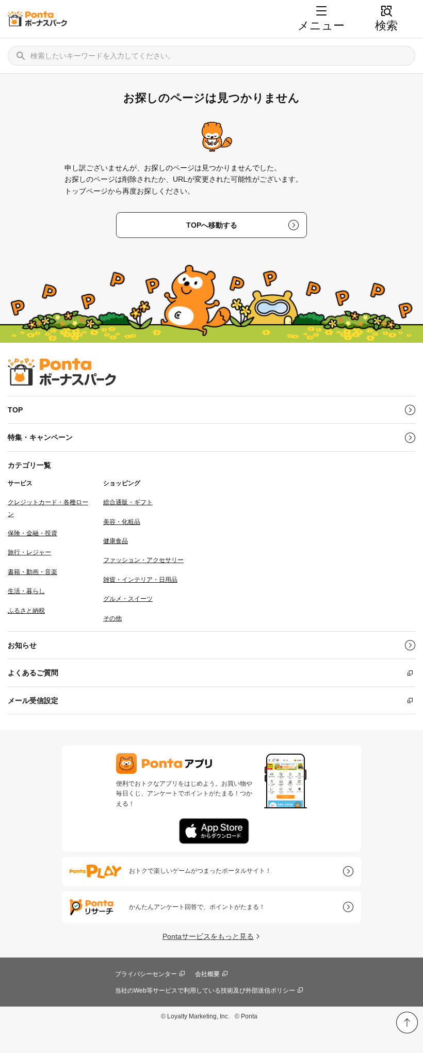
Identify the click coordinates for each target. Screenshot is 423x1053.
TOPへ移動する (211, 225)
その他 (112, 618)
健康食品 (115, 541)
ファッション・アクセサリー (143, 560)
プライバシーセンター (146, 974)
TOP (15, 410)
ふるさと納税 (26, 610)
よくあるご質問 (33, 672)
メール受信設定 (33, 700)
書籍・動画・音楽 (32, 572)
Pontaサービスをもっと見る (208, 936)
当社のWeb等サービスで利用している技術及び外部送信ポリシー (205, 990)
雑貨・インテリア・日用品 (140, 579)
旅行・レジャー (29, 552)
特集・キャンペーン (40, 437)
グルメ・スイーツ (128, 598)
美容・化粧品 (121, 521)
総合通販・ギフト (128, 502)
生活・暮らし (26, 591)
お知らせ (22, 645)
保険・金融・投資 (32, 533)
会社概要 (207, 974)
